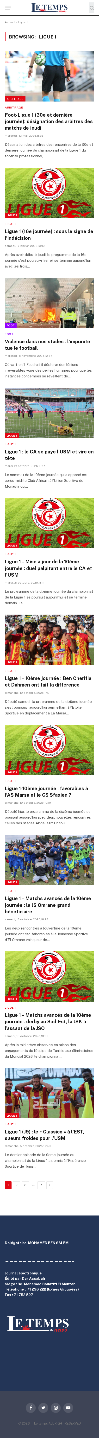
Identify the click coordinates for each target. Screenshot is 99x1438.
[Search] (91, 7)
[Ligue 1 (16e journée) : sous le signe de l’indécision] (49, 193)
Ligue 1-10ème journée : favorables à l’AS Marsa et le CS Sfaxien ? (46, 792)
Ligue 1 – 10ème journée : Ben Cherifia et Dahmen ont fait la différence (48, 681)
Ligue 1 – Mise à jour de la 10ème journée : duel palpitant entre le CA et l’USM (48, 568)
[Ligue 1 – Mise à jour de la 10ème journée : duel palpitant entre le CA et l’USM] (49, 523)
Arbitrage (15, 98)
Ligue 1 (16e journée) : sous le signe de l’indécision (49, 235)
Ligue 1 (12, 215)
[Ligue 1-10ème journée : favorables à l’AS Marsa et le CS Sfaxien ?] (49, 750)
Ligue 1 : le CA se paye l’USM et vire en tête (49, 455)
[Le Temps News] (49, 8)
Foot (11, 325)
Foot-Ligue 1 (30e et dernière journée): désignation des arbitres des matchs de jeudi (49, 121)
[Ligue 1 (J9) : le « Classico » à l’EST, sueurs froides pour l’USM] (49, 1093)
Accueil (10, 22)
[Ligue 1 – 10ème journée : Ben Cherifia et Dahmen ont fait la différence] (49, 640)
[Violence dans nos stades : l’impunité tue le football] (49, 303)
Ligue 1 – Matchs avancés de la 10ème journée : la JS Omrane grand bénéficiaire (48, 905)
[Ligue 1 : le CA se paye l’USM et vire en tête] (49, 413)
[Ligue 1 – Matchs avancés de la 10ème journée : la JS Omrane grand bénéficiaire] (49, 860)
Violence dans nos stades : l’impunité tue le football (47, 345)
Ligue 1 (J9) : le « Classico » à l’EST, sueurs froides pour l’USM (44, 1135)
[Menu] (8, 7)
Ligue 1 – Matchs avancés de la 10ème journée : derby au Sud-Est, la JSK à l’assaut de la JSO (48, 1021)
